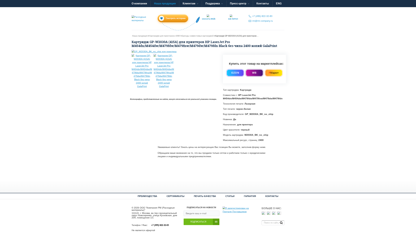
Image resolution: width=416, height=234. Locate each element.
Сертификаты (175, 196)
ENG (279, 3)
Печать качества (205, 196)
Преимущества (147, 196)
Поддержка (212, 3)
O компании (139, 3)
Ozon (235, 72)
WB (254, 72)
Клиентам (189, 3)
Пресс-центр (238, 3)
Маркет (274, 72)
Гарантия (250, 196)
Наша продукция (165, 3)
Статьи (229, 196)
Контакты (262, 3)
